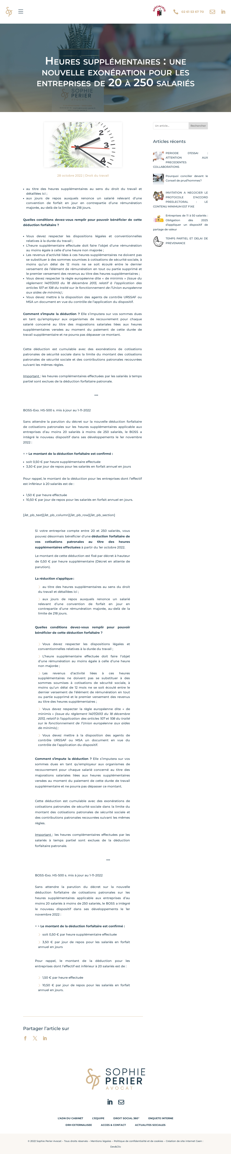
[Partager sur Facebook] (25, 1038)
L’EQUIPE (98, 1118)
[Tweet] (35, 1038)
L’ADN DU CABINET (70, 1118)
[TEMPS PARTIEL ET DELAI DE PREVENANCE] (158, 241)
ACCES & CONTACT (113, 1125)
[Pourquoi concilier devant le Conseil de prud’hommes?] (158, 179)
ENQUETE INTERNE (160, 1118)
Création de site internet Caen (184, 1141)
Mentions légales (101, 1141)
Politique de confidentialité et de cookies (138, 1141)
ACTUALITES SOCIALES (150, 1125)
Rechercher (198, 125)
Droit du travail (97, 175)
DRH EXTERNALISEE (79, 1125)
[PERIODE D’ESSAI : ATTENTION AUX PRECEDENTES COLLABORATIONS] (158, 156)
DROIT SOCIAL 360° (126, 1118)
